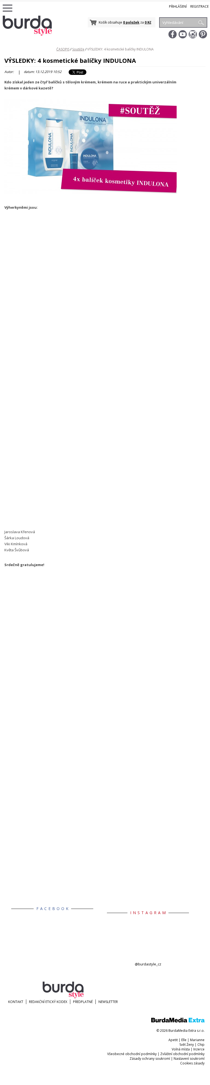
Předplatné (83, 1001)
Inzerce (199, 1049)
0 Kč (148, 22)
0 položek (131, 22)
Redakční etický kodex (48, 1001)
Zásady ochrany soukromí (150, 1058)
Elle (183, 1040)
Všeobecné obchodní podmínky (132, 1054)
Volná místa (181, 1049)
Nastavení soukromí (189, 1058)
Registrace (199, 6)
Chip (201, 1044)
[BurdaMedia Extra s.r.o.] (178, 1021)
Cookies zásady (192, 1063)
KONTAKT (15, 1001)
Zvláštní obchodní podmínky (182, 1054)
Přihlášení (178, 6)
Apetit (173, 1040)
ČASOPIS (62, 49)
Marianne (197, 1040)
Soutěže (78, 49)
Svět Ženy (186, 1044)
